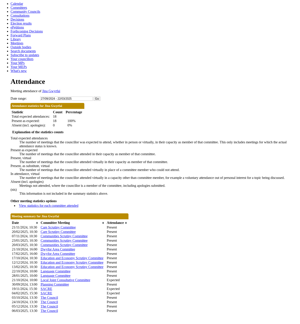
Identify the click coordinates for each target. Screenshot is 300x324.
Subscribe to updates (25, 55)
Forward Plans (21, 35)
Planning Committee (55, 284)
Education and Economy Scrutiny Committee (72, 258)
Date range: (19, 98)
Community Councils (25, 11)
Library (16, 39)
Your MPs (18, 63)
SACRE (46, 289)
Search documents (23, 51)
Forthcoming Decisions (27, 31)
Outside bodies (21, 47)
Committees (19, 7)
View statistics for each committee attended (48, 205)
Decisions (17, 19)
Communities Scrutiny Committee (64, 236)
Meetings (17, 43)
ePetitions (17, 27)
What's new (19, 71)
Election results (21, 23)
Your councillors (22, 59)
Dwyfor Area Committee (58, 249)
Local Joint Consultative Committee (65, 280)
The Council (49, 297)
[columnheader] (25, 223)
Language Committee (55, 271)
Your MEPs (19, 67)
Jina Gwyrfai (51, 91)
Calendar (17, 3)
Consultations (20, 15)
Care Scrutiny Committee (58, 227)
